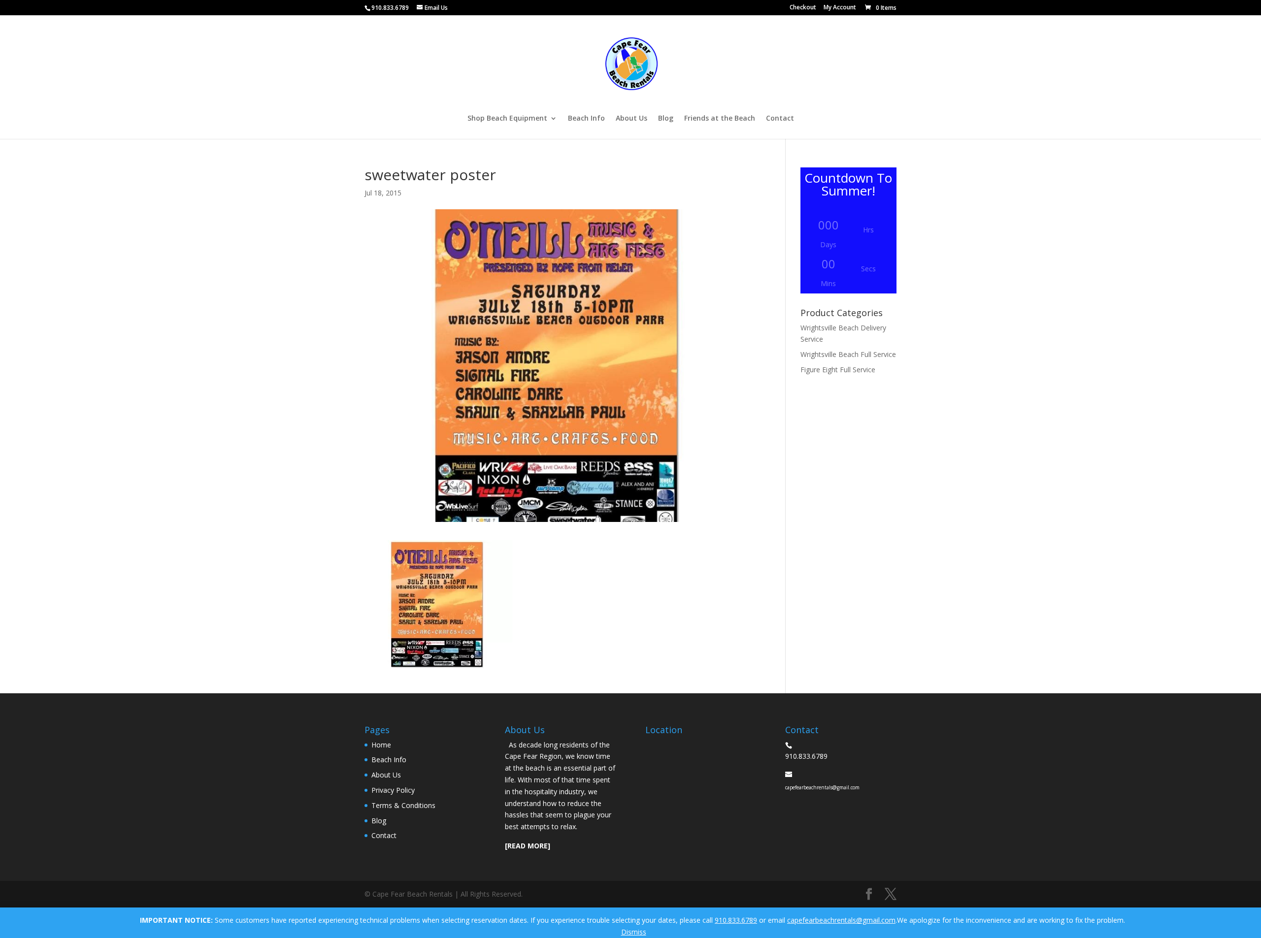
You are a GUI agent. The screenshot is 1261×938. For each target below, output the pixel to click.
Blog (665, 119)
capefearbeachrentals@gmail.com (841, 920)
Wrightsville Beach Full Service (848, 354)
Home (381, 744)
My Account (840, 7)
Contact (780, 119)
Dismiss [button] (633, 932)
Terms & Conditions (403, 805)
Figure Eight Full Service (837, 369)
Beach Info (586, 119)
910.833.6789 (736, 920)
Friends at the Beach (719, 119)
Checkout (803, 7)
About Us (631, 119)
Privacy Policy (393, 790)
